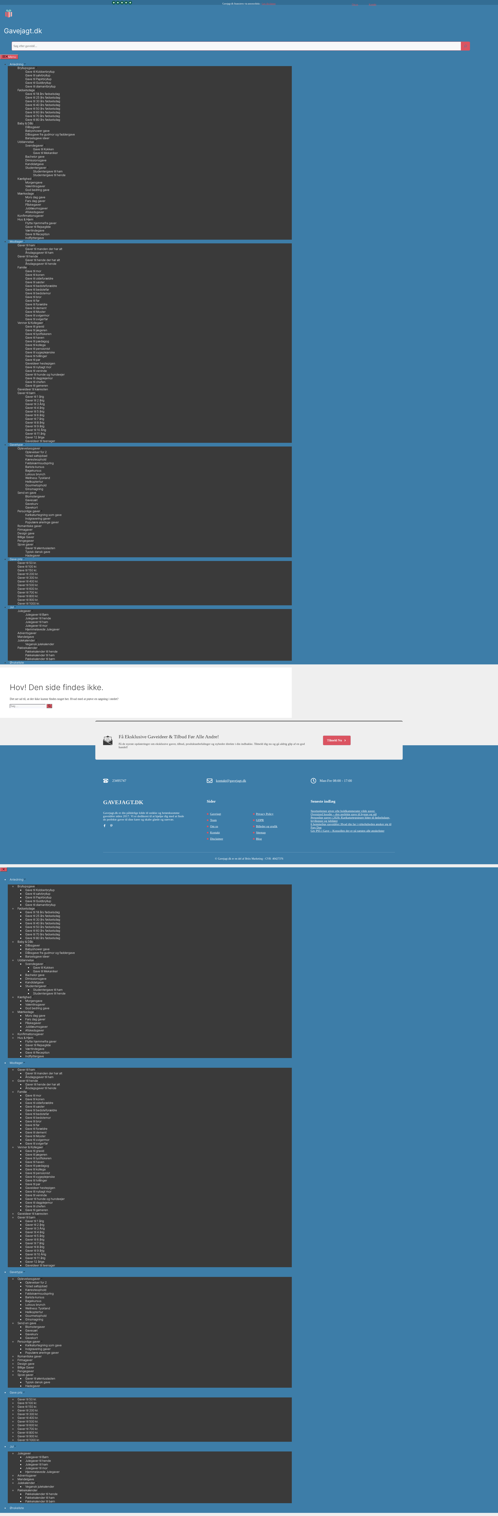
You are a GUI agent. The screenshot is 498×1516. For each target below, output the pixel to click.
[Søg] (49, 706)
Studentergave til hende (49, 175)
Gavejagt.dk (23, 31)
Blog (259, 838)
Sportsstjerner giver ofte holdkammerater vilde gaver (343, 811)
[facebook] (104, 825)
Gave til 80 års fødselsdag (42, 119)
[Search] (465, 46)
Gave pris (16, 1392)
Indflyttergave (34, 238)
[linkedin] (111, 825)
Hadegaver (32, 555)
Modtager (16, 1063)
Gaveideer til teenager (40, 441)
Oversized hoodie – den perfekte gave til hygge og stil (344, 814)
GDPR (260, 820)
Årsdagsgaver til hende (40, 264)
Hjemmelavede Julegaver (42, 629)
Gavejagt (215, 813)
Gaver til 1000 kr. (29, 603)
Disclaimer (216, 838)
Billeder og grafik (266, 826)
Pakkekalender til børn (40, 659)
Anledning (16, 879)
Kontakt (372, 4)
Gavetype (16, 1272)
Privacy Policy (265, 813)
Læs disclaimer (269, 3)
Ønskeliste (17, 662)
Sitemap (261, 832)
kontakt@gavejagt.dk (231, 781)
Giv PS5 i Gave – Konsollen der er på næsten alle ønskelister (347, 830)
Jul (12, 607)
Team (213, 820)
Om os (355, 4)
